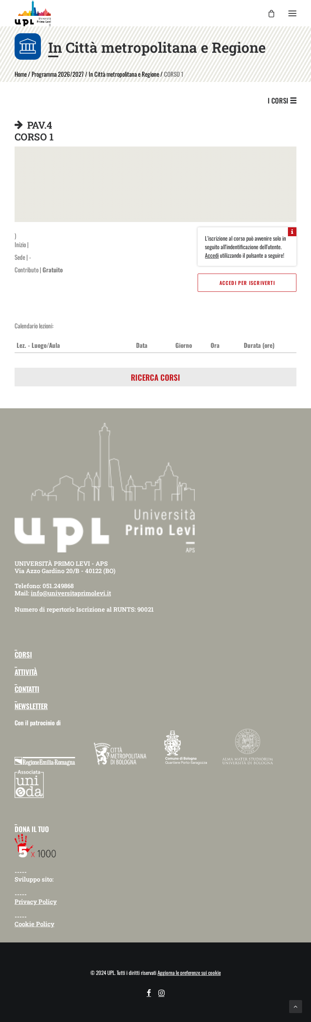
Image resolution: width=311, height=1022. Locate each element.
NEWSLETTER (31, 706)
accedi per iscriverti (247, 282)
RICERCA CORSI (155, 377)
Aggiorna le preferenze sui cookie (189, 972)
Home (21, 73)
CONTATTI (27, 689)
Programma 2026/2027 (58, 73)
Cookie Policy (34, 924)
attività (26, 672)
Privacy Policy (36, 901)
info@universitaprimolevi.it (71, 593)
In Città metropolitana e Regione (124, 73)
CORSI (23, 654)
